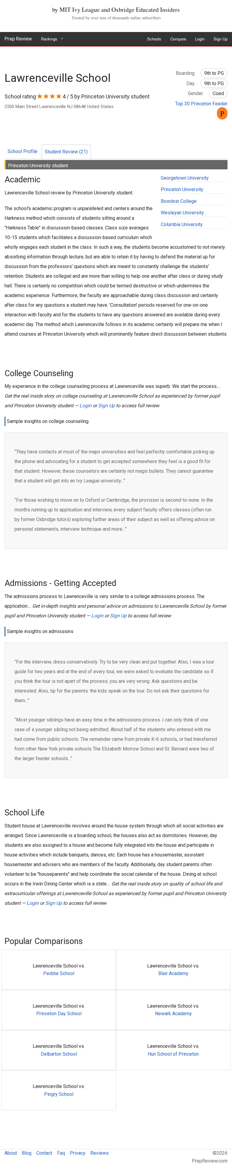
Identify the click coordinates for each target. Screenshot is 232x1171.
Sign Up (220, 39)
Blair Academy (173, 973)
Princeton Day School (59, 1013)
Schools (154, 39)
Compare (178, 39)
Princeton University (182, 189)
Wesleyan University (182, 213)
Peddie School (58, 973)
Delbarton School (59, 1054)
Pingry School (58, 1094)
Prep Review (18, 39)
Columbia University (182, 224)
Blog (26, 1153)
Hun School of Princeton (173, 1054)
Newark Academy (173, 1013)
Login (200, 39)
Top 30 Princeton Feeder (201, 104)
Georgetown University (185, 178)
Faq (61, 1153)
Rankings (49, 39)
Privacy (77, 1153)
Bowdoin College (179, 201)
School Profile (22, 151)
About (11, 1153)
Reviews (99, 1153)
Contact (44, 1153)
